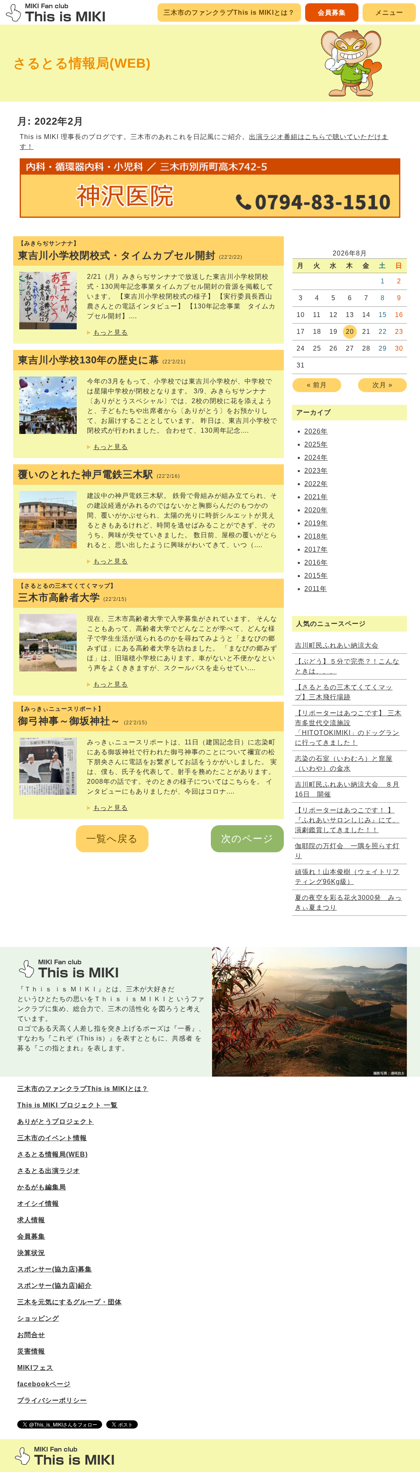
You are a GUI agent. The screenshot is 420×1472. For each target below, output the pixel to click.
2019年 (316, 523)
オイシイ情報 (38, 1203)
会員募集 (332, 12)
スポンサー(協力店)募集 (54, 1269)
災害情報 (31, 1351)
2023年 (316, 470)
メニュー (389, 12)
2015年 (316, 575)
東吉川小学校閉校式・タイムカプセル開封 (130, 250)
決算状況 (31, 1252)
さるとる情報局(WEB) (82, 63)
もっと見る (110, 332)
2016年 (316, 562)
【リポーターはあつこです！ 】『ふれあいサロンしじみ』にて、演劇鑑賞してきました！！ (347, 820)
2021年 (316, 496)
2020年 (316, 510)
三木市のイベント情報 (52, 1137)
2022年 (316, 483)
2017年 (316, 549)
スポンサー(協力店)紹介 (54, 1285)
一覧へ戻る (112, 838)
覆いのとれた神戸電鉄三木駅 (99, 474)
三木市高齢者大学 (72, 592)
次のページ (247, 838)
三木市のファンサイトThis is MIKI (64, 1456)
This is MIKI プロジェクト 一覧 (67, 1105)
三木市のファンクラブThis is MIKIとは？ (229, 12)
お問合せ (31, 1334)
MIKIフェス (35, 1367)
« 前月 (317, 384)
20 (350, 331)
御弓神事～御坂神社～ (82, 715)
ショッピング (38, 1318)
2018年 (316, 536)
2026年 (316, 431)
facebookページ (44, 1384)
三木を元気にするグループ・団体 (69, 1302)
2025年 (316, 444)
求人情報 (31, 1219)
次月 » (382, 384)
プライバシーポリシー (52, 1400)
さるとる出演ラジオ (48, 1170)
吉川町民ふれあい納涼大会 (337, 645)
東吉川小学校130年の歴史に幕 (102, 359)
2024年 (316, 457)
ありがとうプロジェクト (55, 1121)
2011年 (315, 588)
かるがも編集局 (41, 1187)
